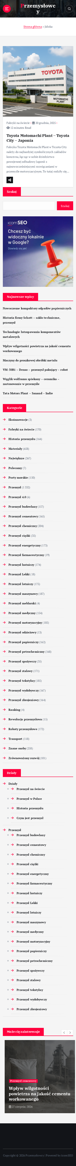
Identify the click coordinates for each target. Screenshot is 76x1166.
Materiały (15, 449)
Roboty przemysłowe (23, 729)
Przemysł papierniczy (24, 642)
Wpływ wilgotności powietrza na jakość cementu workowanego (38, 1093)
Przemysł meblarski (22, 603)
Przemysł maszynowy (23, 594)
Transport (15, 739)
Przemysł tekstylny (22, 681)
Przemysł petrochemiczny (26, 651)
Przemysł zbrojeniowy (24, 700)
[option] (38, 1076)
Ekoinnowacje (18, 420)
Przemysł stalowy (20, 671)
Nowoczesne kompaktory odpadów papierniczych (37, 308)
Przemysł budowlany (23, 506)
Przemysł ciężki (19, 535)
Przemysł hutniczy (21, 565)
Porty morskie (18, 477)
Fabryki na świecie (18, 123)
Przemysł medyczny (22, 613)
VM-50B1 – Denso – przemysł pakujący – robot (35, 370)
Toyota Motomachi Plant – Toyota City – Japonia (37, 138)
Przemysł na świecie (31, 789)
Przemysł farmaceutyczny (26, 555)
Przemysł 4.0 (17, 497)
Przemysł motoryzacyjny (25, 622)
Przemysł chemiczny (23, 526)
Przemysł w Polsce (29, 799)
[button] (64, 1032)
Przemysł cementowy (23, 516)
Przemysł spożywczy (22, 661)
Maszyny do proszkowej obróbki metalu (30, 360)
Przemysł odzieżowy (22, 632)
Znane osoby (17, 748)
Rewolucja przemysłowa (25, 719)
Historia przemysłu (22, 439)
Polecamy (15, 468)
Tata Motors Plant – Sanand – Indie (28, 393)
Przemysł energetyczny (25, 545)
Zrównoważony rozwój (24, 758)
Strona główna (33, 26)
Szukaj (12, 192)
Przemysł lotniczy (21, 584)
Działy (13, 784)
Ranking (14, 710)
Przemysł (15, 487)
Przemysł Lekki (19, 574)
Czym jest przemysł (30, 818)
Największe (16, 458)
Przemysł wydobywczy (24, 690)
